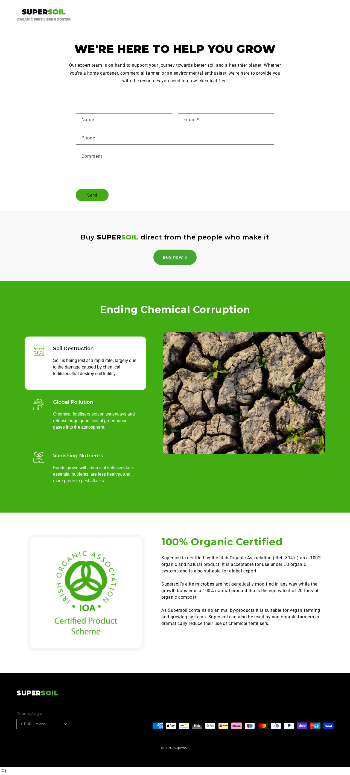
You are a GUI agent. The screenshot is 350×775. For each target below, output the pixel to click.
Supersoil (181, 748)
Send (92, 195)
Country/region (30, 713)
